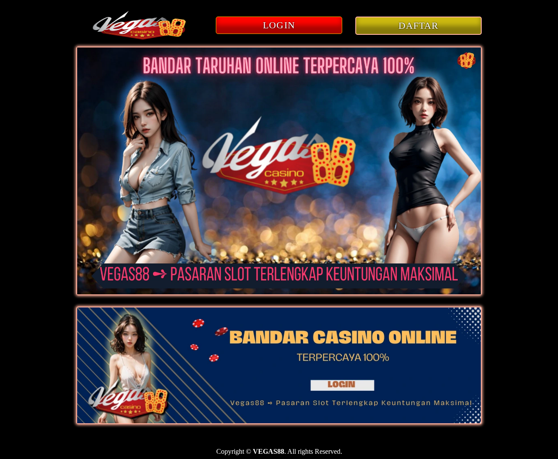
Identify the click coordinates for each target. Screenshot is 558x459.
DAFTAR (418, 25)
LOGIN (279, 25)
